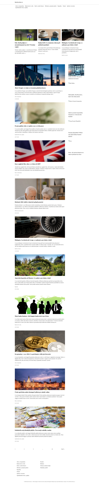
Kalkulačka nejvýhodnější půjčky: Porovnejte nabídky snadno (33, 430)
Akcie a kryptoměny (19, 6)
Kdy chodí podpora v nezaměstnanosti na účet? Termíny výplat (25, 45)
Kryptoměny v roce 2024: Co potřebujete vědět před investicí (33, 354)
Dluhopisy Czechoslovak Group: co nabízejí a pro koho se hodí (33, 240)
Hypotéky (60, 6)
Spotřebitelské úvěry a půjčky (21, 7)
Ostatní (64, 6)
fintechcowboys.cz (19, 2)
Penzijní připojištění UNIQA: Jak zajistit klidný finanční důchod (75, 134)
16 (52, 449)
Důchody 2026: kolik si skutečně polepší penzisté (29, 202)
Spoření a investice (71, 6)
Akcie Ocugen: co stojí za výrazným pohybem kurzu (30, 88)
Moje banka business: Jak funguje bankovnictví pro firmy (32, 316)
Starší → (63, 449)
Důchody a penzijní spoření (50, 6)
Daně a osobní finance (39, 6)
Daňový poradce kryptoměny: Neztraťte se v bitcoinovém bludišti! (75, 114)
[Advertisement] (49, 17)
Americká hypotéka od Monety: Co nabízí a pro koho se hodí (33, 278)
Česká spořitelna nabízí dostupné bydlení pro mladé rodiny (32, 392)
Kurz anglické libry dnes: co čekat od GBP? (28, 164)
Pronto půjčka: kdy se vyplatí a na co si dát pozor (29, 126)
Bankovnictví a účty (29, 6)
